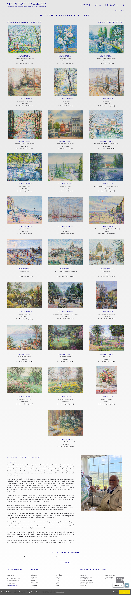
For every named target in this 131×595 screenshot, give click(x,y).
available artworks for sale (24, 22)
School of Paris (34, 582)
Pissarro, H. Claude (84, 579)
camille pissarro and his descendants (93, 569)
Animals (57, 585)
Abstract (33, 584)
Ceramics (58, 577)
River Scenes (34, 587)
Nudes (57, 584)
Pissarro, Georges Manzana (86, 577)
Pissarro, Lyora (83, 585)
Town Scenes (59, 575)
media (98, 5)
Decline (115, 592)
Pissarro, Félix (83, 575)
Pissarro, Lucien (83, 587)
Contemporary (34, 575)
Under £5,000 (34, 580)
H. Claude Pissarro (25, 56)
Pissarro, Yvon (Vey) (109, 579)
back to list (119, 10)
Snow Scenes (34, 585)
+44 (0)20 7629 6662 (12, 584)
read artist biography (111, 22)
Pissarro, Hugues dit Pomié (86, 580)
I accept (124, 592)
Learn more (60, 592)
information (111, 5)
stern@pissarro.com (13, 585)
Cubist (57, 580)
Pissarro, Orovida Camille (110, 575)
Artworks (85, 5)
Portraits (57, 582)
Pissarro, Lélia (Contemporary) (86, 584)
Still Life (57, 579)
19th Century (34, 577)
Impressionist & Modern (36, 574)
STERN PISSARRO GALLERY (15, 569)
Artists (32, 579)
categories (35, 569)
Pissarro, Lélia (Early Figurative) (86, 582)
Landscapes (58, 574)
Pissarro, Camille (83, 574)
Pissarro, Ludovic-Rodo (110, 574)
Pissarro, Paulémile (109, 577)
